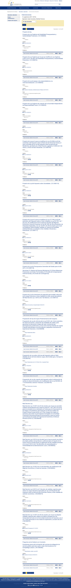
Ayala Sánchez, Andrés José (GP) (31, 551)
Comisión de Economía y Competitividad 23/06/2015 (34, 304)
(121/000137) (54, 297)
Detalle (41, 585)
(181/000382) (39, 547)
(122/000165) (27, 358)
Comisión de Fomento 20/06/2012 (30, 554)
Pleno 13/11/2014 (27, 280)
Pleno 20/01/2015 (27, 475)
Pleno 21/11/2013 (27, 425)
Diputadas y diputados (23, 11)
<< (23, 28)
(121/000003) (42, 36)
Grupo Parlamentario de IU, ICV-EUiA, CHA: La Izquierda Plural (37, 362)
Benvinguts (47, 0)
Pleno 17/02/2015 (27, 365)
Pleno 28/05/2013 (27, 336)
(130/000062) (51, 468)
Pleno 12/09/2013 (27, 112)
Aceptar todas (37, 583)
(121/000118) (30, 268)
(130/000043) (37, 418)
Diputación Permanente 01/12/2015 (31, 528)
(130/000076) (27, 521)
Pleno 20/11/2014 (27, 169)
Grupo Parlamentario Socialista (31, 386)
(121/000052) (39, 82)
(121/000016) (33, 60)
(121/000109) (47, 147)
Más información (44, 583)
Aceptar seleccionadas (28, 583)
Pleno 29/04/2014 (27, 452)
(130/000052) (51, 445)
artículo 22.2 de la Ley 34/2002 (13, 579)
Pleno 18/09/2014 (27, 154)
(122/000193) (47, 382)
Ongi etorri (52, 0)
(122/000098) (40, 329)
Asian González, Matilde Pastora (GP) (30, 53)
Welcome (42, 0)
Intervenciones (26, 15)
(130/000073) (39, 494)
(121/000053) (42, 105)
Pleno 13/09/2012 (27, 67)
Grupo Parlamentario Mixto (30, 332)
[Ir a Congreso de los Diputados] (15, 3)
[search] (48, 4)
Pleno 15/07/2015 (27, 501)
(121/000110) (55, 183)
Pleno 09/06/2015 (27, 389)
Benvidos (56, 0)
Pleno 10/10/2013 (27, 127)
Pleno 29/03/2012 (27, 43)
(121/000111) (34, 230)
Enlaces (60, 0)
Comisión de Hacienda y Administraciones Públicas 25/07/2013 (36, 89)
